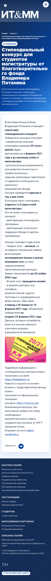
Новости (13, 33)
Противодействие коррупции (13, 487)
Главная (5, 33)
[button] (46, 4)
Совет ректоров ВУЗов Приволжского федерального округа (23, 544)
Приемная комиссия (10, 476)
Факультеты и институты (12, 469)
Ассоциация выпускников (12, 529)
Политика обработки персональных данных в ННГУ (23, 553)
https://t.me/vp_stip (27, 403)
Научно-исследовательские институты (17, 473)
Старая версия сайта (16, 573)
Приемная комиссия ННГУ (12, 505)
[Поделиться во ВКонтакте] (21, 446)
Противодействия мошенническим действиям (20, 490)
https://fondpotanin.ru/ (17, 379)
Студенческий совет (10, 516)
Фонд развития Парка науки (13, 526)
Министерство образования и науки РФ (18, 540)
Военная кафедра (9, 501)
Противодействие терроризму (14, 483)
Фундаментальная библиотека (14, 480)
